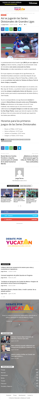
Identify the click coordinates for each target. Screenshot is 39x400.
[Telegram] (19, 29)
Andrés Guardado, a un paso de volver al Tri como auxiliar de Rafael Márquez (19, 200)
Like (36, 212)
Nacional (3, 372)
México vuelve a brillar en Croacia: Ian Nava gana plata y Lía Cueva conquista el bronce (6, 200)
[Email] (15, 29)
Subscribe (34, 219)
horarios (15, 139)
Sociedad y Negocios (6, 386)
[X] (7, 29)
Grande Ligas (8, 139)
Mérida (2, 378)
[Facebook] (3, 29)
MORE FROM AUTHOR (25, 186)
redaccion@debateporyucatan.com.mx (23, 321)
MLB (20, 139)
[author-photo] (19, 172)
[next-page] (20, 206)
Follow (35, 215)
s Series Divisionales (6, 141)
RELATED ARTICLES (13, 186)
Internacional (4, 375)
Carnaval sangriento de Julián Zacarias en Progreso (16, 275)
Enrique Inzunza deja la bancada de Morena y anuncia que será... (22, 337)
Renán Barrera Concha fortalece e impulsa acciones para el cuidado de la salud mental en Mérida (9, 160)
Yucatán (3, 381)
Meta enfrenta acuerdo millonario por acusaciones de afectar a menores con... (23, 346)
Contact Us (30, 395)
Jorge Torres (5, 24)
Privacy (15, 395)
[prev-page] (18, 206)
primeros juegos (26, 139)
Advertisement (22, 395)
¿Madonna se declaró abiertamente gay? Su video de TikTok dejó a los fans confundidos (29, 159)
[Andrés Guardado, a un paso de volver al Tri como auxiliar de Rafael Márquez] (19, 193)
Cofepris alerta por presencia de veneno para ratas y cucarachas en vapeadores (17, 268)
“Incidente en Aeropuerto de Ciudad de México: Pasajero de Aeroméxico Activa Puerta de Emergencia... (19, 282)
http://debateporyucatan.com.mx (19, 180)
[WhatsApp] (11, 29)
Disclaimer (8, 395)
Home (2, 13)
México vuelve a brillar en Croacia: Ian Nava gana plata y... (23, 355)
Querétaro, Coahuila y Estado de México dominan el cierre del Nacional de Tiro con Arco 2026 (31, 200)
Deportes (7, 13)
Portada (3, 370)
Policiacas (3, 383)
